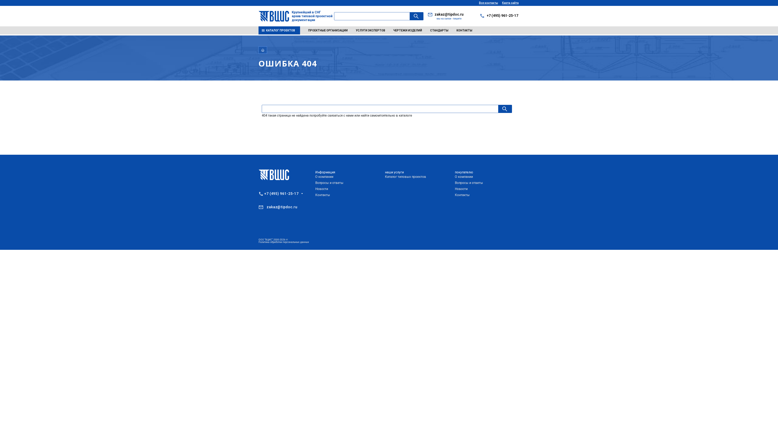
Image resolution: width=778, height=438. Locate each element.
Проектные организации (328, 30)
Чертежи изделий (407, 30)
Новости (321, 189)
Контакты (464, 30)
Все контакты (488, 2)
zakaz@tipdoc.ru (449, 14)
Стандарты (439, 30)
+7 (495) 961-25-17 (502, 15)
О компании (324, 177)
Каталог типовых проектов (405, 177)
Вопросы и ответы (329, 183)
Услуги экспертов (370, 30)
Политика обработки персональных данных (284, 242)
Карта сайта (510, 2)
